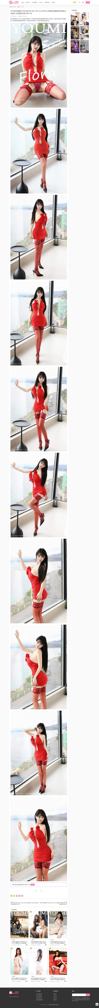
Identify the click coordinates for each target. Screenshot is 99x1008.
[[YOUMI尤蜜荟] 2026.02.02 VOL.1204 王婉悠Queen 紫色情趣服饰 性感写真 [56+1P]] (19, 924)
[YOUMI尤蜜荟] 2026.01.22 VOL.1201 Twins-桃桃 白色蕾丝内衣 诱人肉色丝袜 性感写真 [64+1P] (58, 942)
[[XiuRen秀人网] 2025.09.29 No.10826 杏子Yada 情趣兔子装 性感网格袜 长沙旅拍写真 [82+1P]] (84, 46)
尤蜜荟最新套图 (39, 997)
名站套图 (34, 2)
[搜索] (79, 2)
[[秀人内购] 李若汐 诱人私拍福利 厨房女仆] (75, 18)
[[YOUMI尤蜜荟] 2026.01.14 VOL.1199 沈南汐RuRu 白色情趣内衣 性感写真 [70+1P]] (39, 961)
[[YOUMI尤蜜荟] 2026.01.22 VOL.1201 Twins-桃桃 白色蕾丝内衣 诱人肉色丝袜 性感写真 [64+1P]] (58, 924)
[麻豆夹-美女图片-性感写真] (14, 2)
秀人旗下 (27, 2)
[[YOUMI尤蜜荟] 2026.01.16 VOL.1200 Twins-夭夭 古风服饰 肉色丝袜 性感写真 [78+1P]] (19, 961)
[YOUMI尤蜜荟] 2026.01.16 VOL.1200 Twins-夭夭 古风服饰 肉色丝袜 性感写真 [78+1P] (19, 979)
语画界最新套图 (39, 995)
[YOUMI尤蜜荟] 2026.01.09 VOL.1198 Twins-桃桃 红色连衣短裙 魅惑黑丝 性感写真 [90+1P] (58, 979)
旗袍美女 (55, 999)
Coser (40, 2)
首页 (23, 2)
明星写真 (55, 997)
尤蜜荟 (20, 16)
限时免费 (47, 2)
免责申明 (54, 1004)
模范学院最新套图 (39, 999)
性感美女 (55, 994)
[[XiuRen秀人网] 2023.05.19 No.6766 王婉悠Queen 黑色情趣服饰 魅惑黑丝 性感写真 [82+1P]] (75, 46)
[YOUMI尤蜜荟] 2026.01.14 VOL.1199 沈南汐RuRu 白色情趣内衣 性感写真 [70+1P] (39, 979)
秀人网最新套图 (39, 994)
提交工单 (57, 1004)
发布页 (53, 2)
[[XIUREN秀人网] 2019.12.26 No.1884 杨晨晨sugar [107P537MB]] (84, 18)
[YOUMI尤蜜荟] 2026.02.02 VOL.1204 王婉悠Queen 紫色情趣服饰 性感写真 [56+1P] (19, 942)
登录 (33, 884)
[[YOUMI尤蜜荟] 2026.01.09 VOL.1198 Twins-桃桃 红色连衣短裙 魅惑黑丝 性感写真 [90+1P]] (58, 961)
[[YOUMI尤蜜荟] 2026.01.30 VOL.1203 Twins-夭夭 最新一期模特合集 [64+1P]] (39, 924)
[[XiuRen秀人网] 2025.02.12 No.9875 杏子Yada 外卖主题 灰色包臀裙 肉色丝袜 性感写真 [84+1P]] (75, 32)
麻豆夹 (50, 1004)
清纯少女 (55, 995)
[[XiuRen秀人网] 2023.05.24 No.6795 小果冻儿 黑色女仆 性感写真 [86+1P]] (84, 32)
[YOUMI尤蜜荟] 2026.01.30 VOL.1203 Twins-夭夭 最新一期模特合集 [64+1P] (38, 942)
